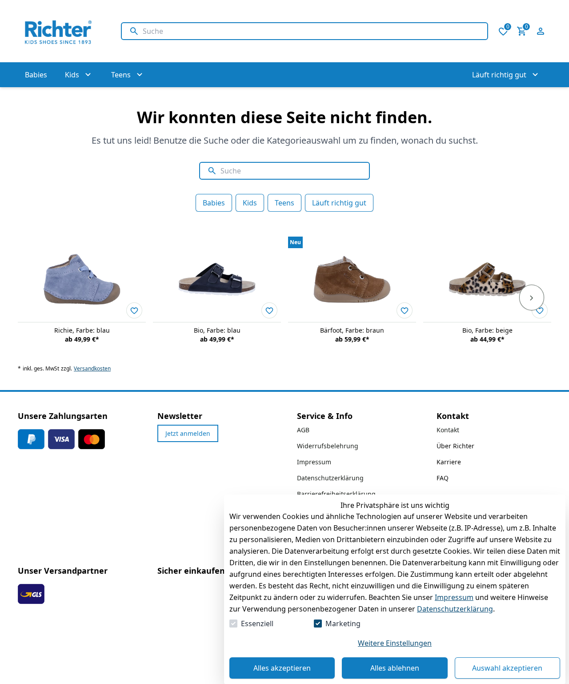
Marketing (343, 623)
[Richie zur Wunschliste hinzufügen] (134, 310)
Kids (250, 203)
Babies (214, 203)
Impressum (454, 597)
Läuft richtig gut (339, 203)
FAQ (443, 478)
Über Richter (455, 446)
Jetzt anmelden (187, 433)
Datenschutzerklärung (455, 609)
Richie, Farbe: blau (82, 330)
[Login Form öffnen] (540, 31)
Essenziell (257, 623)
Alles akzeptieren (282, 668)
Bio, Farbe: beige (487, 330)
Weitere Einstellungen (395, 643)
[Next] (531, 297)
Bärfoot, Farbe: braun (352, 330)
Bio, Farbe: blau (217, 330)
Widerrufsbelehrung (327, 446)
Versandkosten (92, 368)
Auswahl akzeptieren (507, 668)
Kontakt (448, 430)
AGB (303, 430)
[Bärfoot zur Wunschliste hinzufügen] (405, 310)
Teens (284, 203)
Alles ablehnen (394, 668)
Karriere (449, 462)
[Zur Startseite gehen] (60, 31)
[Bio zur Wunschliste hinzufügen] (269, 310)
